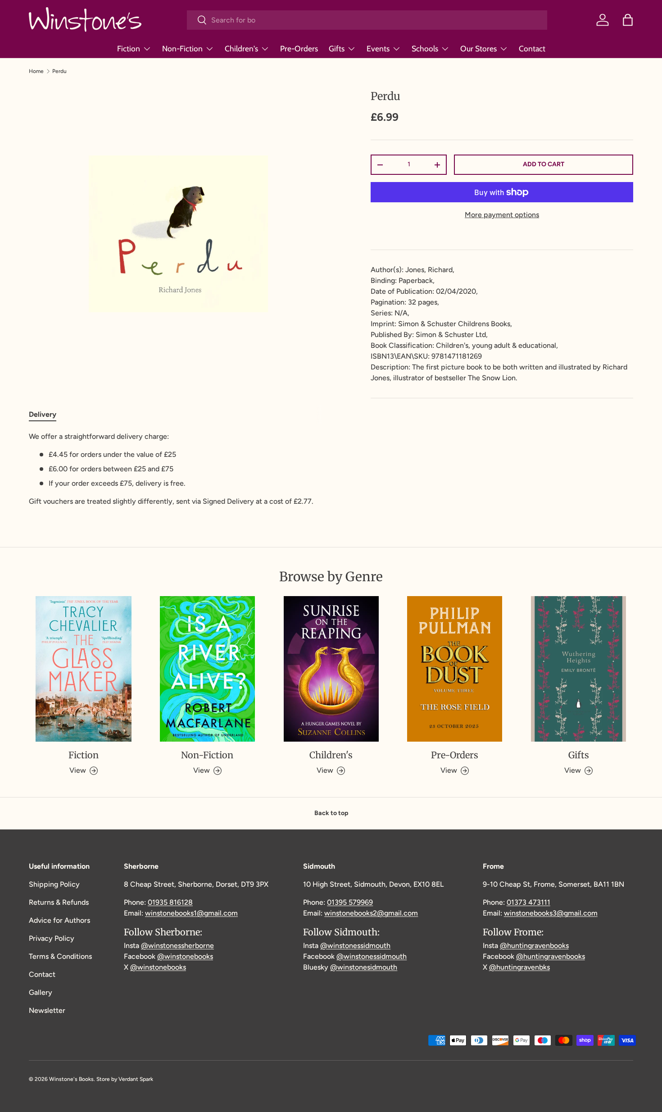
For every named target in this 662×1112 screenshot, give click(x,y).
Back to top (331, 813)
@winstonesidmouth (363, 967)
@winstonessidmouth (355, 945)
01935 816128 (170, 902)
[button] (628, 20)
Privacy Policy (51, 938)
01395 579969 (350, 902)
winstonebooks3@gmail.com (551, 913)
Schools (425, 48)
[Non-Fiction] (207, 669)
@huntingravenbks (519, 967)
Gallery (40, 992)
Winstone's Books (71, 1079)
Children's (241, 48)
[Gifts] (578, 669)
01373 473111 (528, 902)
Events (378, 48)
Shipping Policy (54, 884)
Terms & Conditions (60, 956)
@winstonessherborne (177, 945)
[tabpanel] (178, 469)
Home (36, 71)
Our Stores (478, 48)
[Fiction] (83, 669)
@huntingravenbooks (534, 945)
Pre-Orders (299, 48)
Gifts (337, 48)
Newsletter (47, 1010)
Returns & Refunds (59, 902)
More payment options (502, 214)
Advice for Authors (59, 920)
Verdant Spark (135, 1079)
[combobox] (367, 20)
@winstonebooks (185, 956)
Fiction (128, 48)
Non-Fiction (182, 48)
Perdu (59, 71)
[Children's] (331, 669)
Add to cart (543, 164)
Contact (532, 48)
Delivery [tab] (42, 414)
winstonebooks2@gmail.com (371, 913)
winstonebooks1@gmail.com (191, 913)
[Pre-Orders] (454, 669)
